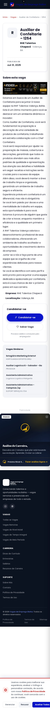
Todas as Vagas (10, 520)
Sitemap (43, 619)
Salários (6, 563)
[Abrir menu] (5, 4)
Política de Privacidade (13, 592)
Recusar (25, 704)
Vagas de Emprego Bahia (21, 611)
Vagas (13, 17)
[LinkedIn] (12, 506)
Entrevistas (8, 558)
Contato (7, 587)
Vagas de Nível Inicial (13, 529)
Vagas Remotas (10, 525)
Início (5, 17)
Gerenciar (10, 704)
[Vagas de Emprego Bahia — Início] (25, 482)
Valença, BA (27, 298)
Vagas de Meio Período (14, 540)
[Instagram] (5, 506)
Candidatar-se (26, 317)
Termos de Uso (10, 597)
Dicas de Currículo (11, 553)
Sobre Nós (7, 582)
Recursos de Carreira (13, 568)
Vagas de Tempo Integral (15, 534)
